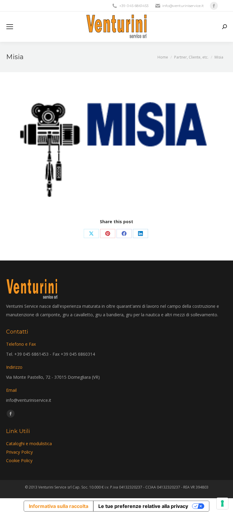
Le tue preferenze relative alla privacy (143, 506)
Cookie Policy (19, 460)
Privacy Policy (19, 452)
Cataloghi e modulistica (29, 443)
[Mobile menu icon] (9, 26)
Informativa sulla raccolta (58, 506)
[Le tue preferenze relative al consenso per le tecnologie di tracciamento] (222, 503)
